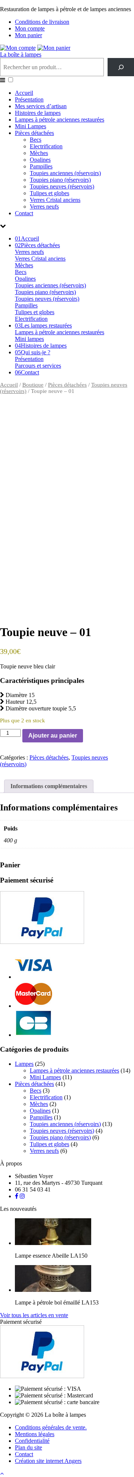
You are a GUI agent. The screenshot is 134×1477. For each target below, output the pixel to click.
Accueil (24, 93)
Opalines (40, 160)
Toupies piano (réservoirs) (60, 180)
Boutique (33, 385)
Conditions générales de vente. (51, 1427)
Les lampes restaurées (43, 325)
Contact (24, 213)
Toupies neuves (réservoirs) (62, 186)
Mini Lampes (30, 126)
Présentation (29, 99)
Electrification (46, 146)
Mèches (39, 153)
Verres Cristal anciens (55, 200)
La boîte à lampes (20, 54)
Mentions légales (34, 1434)
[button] (10, 79)
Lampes (24, 1064)
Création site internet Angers (48, 1461)
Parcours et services (38, 365)
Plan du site (28, 1447)
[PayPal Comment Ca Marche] (42, 942)
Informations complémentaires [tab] (48, 786)
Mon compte (30, 28)
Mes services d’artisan (41, 106)
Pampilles (41, 166)
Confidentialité (32, 1441)
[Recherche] (121, 67)
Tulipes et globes (49, 193)
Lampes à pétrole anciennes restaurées (59, 119)
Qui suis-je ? (32, 352)
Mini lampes (29, 339)
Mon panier (28, 35)
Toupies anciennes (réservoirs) (65, 173)
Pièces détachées (34, 133)
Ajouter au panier (52, 735)
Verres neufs (44, 206)
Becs (35, 139)
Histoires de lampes (38, 113)
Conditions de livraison (42, 22)
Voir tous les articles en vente (34, 1315)
